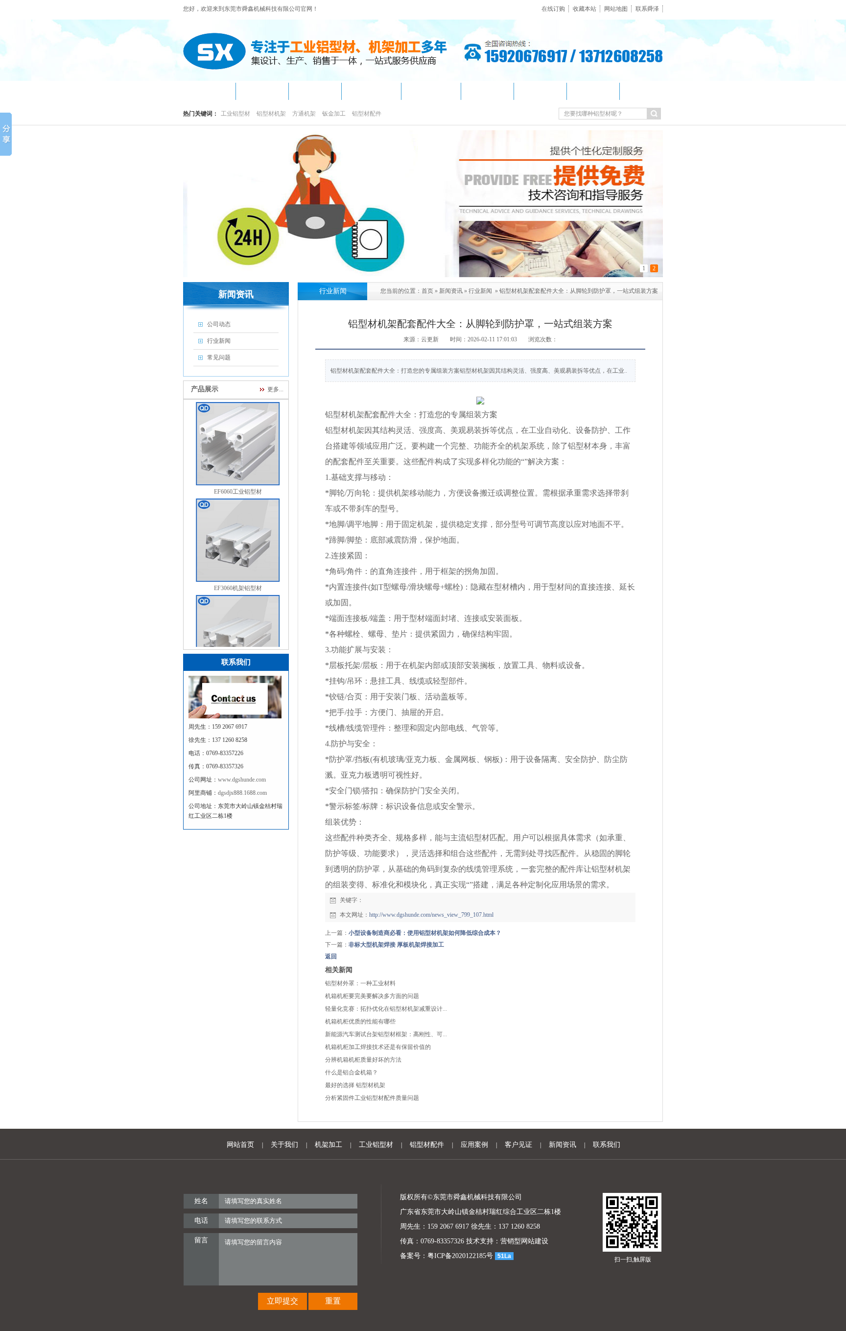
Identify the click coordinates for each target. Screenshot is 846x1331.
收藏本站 (584, 8)
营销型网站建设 (524, 1241)
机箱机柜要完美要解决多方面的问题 (372, 996)
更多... (275, 389)
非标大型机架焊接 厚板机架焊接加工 (396, 944)
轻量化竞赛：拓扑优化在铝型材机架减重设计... (386, 1008)
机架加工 (328, 1144)
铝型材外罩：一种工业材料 (360, 983)
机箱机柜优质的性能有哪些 (360, 1021)
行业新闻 (480, 290)
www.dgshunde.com (242, 779)
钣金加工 (334, 113)
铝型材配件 (366, 113)
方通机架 (304, 113)
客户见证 (518, 1144)
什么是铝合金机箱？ (351, 1072)
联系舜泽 (647, 8)
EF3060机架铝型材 (238, 571)
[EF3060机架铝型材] (238, 565)
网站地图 (616, 8)
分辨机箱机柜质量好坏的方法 (363, 1059)
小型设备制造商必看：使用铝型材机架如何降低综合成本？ (425, 932)
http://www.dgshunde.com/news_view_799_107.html (431, 914)
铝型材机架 (271, 113)
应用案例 (474, 1144)
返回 (331, 956)
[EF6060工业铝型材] (238, 469)
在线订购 (553, 8)
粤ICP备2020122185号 (460, 1256)
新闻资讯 (451, 290)
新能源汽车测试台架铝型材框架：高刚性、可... (386, 1034)
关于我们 (284, 1144)
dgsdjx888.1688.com (242, 792)
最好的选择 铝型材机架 (355, 1085)
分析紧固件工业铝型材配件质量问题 (372, 1097)
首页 (427, 290)
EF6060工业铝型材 (238, 475)
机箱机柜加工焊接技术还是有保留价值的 (378, 1047)
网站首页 (240, 1144)
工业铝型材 (235, 113)
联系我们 (606, 1144)
